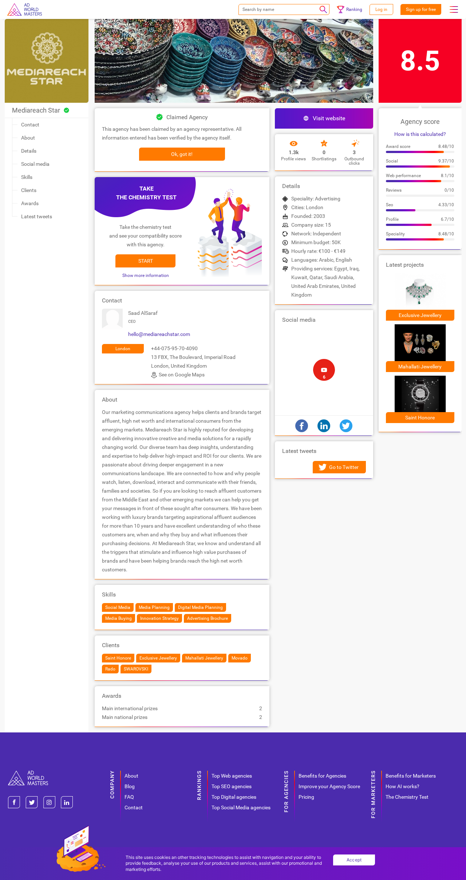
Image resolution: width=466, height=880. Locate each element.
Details (28, 151)
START (145, 261)
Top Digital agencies (234, 797)
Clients (28, 190)
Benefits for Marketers (411, 776)
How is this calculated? (420, 134)
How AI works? (402, 786)
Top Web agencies (232, 776)
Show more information (145, 275)
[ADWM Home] (28, 773)
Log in (381, 9)
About (28, 138)
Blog (130, 786)
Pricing (306, 797)
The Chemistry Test (407, 797)
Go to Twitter (344, 467)
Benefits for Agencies (322, 776)
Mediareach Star (36, 110)
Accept (354, 860)
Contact (30, 125)
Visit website (329, 118)
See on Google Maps (182, 375)
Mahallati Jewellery (420, 366)
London (122, 348)
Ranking (354, 9)
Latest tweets (36, 216)
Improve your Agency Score (329, 786)
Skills (26, 177)
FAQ (129, 797)
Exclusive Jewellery (420, 315)
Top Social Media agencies (241, 807)
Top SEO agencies (232, 786)
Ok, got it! (182, 154)
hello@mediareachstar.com (159, 334)
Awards (30, 203)
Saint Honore (420, 418)
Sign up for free (421, 9)
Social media (35, 164)
